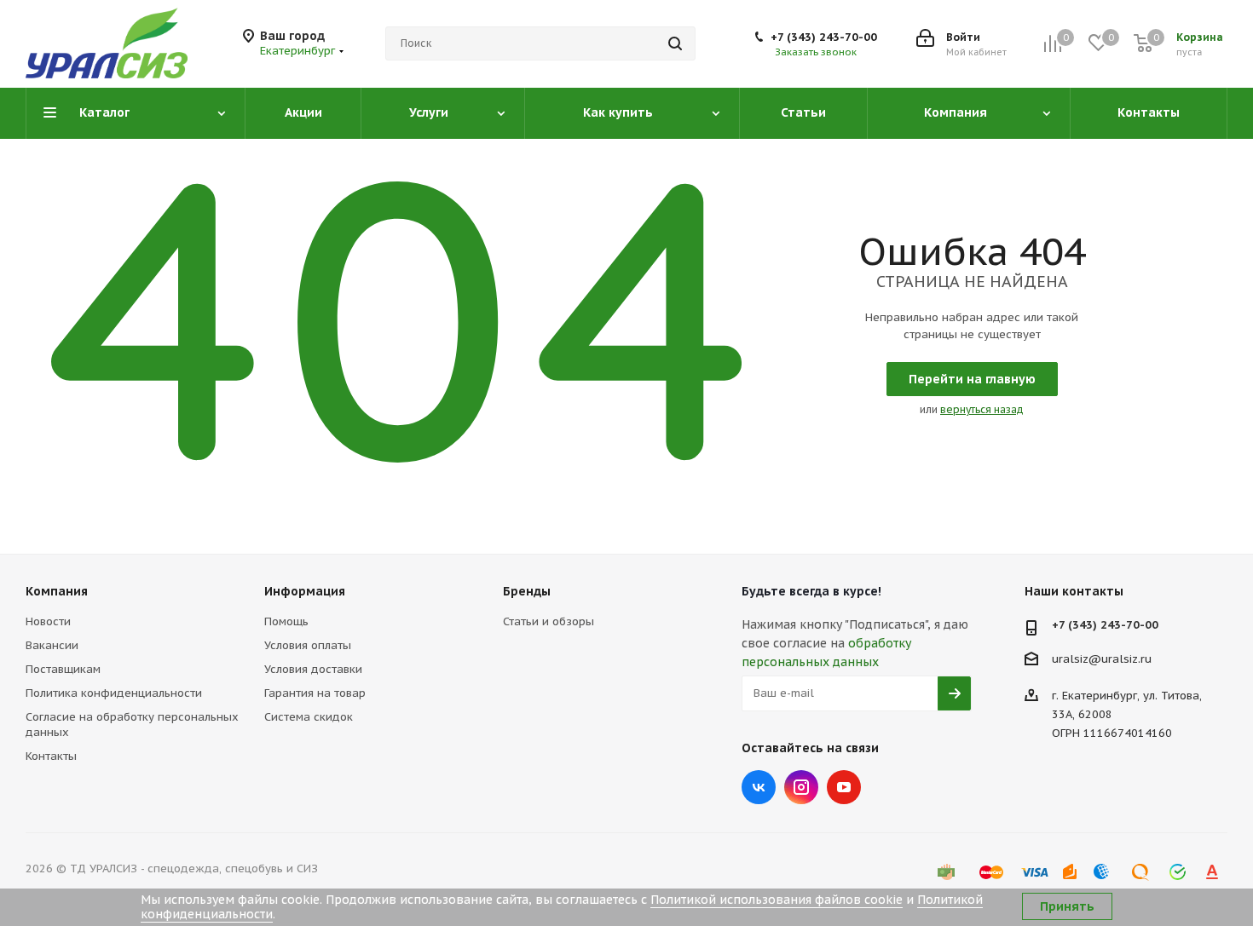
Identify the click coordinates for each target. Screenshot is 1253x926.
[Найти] (675, 43)
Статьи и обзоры (548, 621)
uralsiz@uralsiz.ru (1102, 658)
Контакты (51, 756)
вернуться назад (982, 409)
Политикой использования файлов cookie (776, 899)
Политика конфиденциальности (114, 693)
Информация (304, 591)
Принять (1067, 906)
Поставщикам (63, 669)
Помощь (286, 621)
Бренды (527, 591)
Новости (48, 621)
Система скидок (308, 717)
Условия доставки (313, 669)
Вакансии (52, 645)
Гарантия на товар (315, 693)
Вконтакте (759, 787)
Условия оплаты (307, 645)
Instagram (801, 787)
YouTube (844, 787)
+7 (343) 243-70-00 (824, 37)
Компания (57, 591)
